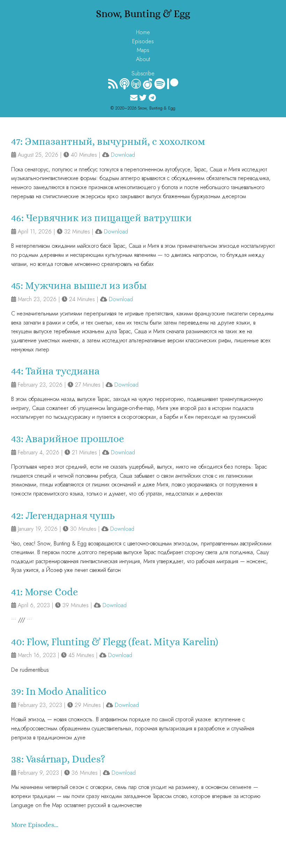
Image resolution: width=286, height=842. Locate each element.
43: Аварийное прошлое (67, 439)
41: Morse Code (44, 592)
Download (123, 155)
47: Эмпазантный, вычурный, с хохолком (108, 141)
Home (143, 32)
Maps (143, 50)
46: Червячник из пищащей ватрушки (101, 218)
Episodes (143, 41)
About (143, 59)
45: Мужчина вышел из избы (79, 285)
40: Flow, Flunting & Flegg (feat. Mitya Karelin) (114, 642)
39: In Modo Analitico (58, 691)
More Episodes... (34, 824)
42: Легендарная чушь (63, 515)
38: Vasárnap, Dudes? (58, 759)
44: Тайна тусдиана (55, 371)
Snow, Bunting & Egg (143, 14)
